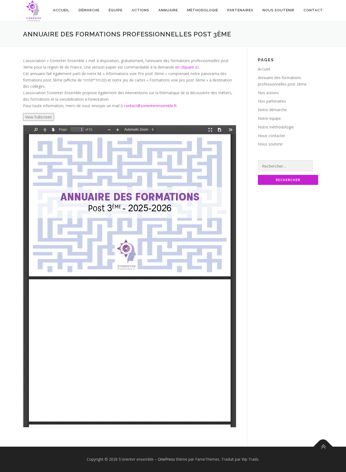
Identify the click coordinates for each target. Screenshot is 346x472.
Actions (140, 10)
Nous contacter (271, 135)
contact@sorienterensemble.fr (150, 105)
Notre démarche (272, 109)
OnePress (166, 459)
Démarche (89, 10)
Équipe (115, 10)
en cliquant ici (187, 67)
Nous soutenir (278, 10)
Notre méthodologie (276, 127)
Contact (313, 10)
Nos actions (268, 92)
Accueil (61, 10)
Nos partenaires (272, 101)
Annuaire (168, 10)
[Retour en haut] (323, 446)
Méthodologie (202, 10)
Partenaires (240, 10)
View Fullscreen (38, 117)
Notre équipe (269, 118)
